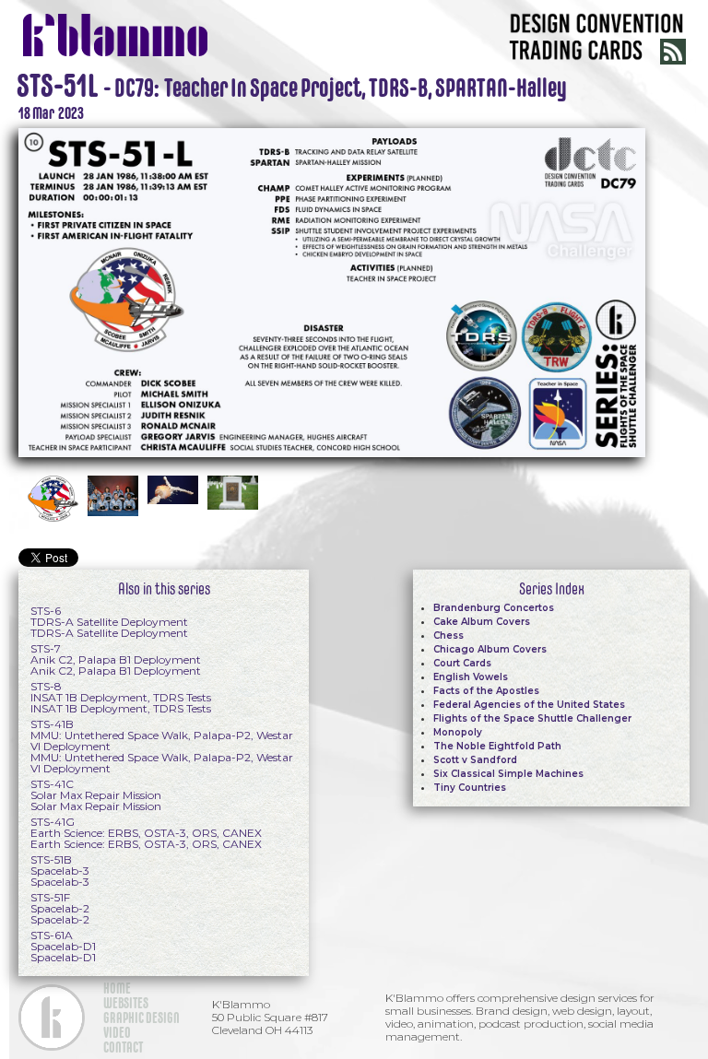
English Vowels (470, 677)
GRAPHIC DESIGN (141, 1017)
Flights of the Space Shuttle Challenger (532, 718)
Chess (448, 635)
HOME (117, 988)
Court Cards (462, 663)
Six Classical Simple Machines (508, 774)
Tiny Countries (469, 788)
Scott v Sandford (475, 760)
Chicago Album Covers (490, 649)
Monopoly (457, 732)
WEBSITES (125, 1002)
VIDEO (117, 1032)
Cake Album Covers (481, 622)
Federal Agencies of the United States (529, 705)
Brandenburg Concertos (493, 608)
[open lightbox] (331, 290)
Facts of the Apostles (486, 691)
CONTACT (123, 1047)
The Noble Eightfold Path (497, 746)
